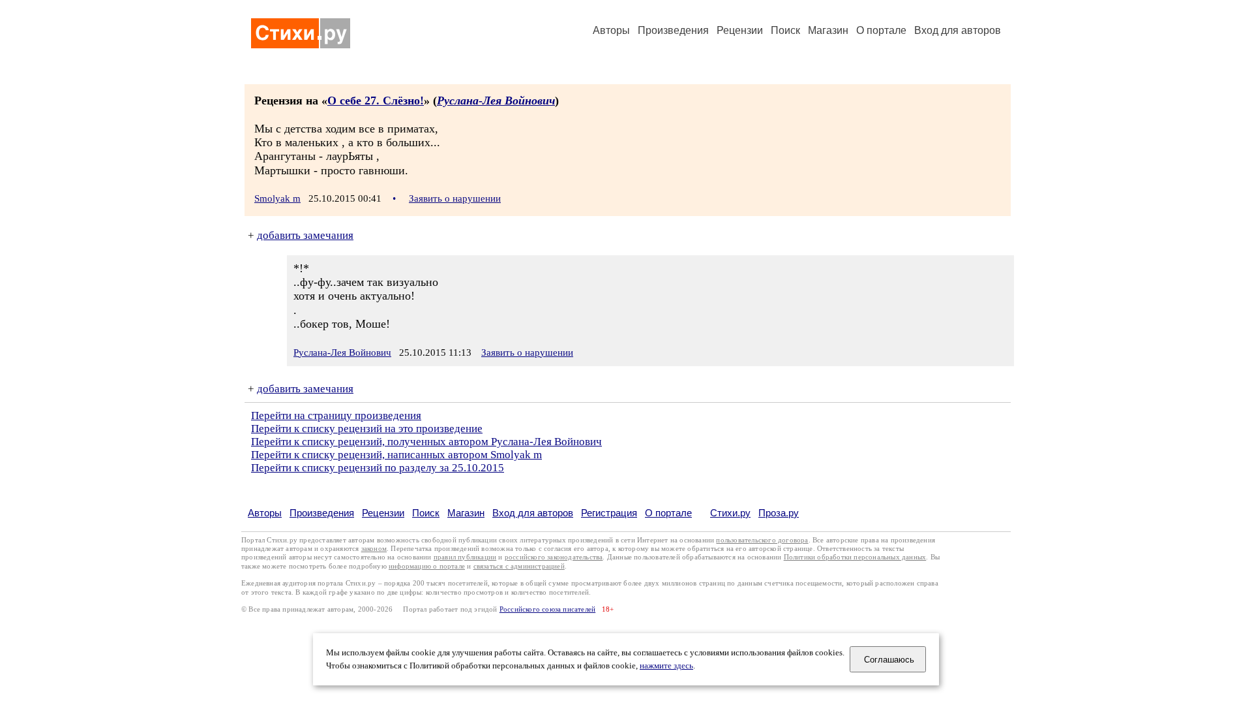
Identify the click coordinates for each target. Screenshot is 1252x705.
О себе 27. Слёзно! (375, 100)
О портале (668, 512)
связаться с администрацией (519, 566)
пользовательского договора (762, 540)
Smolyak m (277, 198)
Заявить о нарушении (455, 198)
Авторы (611, 30)
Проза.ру (778, 512)
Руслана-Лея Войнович (496, 100)
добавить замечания (305, 235)
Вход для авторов (957, 30)
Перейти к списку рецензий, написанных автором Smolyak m (396, 454)
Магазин (828, 30)
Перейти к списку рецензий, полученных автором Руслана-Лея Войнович (426, 441)
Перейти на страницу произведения (336, 415)
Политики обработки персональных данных (855, 557)
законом (374, 548)
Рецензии (740, 30)
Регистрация (609, 512)
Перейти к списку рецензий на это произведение (367, 428)
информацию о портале (427, 566)
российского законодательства (554, 557)
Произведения (673, 30)
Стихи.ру (730, 512)
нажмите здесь (666, 665)
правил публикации (465, 557)
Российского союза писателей (547, 609)
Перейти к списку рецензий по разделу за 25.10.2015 (377, 468)
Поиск (785, 30)
